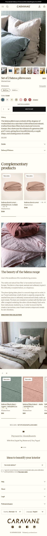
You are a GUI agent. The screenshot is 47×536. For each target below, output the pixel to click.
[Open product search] (7, 6)
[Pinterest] (19, 527)
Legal (2, 497)
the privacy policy (23, 472)
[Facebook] (27, 527)
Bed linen (13, 425)
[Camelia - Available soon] (25, 99)
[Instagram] (12, 527)
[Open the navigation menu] (2, 6)
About (3, 489)
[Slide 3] (24, 447)
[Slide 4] (25, 447)
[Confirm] (42, 465)
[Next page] (6, 373)
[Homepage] (23, 6)
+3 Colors (35, 100)
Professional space (7, 504)
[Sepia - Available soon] (29, 99)
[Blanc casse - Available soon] (11, 99)
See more (3, 137)
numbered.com (33, 532)
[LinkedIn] (34, 527)
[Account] (39, 6)
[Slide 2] (22, 447)
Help (2, 482)
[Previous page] (2, 373)
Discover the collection (11, 315)
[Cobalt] (2, 99)
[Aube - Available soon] (20, 99)
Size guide (42, 86)
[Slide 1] (21, 447)
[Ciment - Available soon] (16, 99)
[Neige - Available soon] (7, 99)
